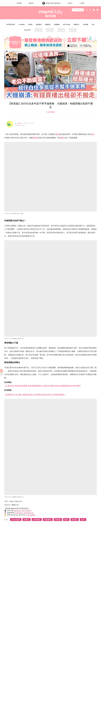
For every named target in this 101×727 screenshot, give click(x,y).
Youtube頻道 (30, 515)
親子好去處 (66, 24)
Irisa (19, 123)
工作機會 (81, 3)
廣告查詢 (70, 3)
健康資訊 (48, 24)
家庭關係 (57, 24)
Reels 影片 (27, 30)
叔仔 (93, 134)
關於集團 (19, 3)
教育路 (30, 24)
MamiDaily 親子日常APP (22, 511)
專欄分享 (76, 24)
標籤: (6, 519)
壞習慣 (35, 138)
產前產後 (39, 24)
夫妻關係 (36, 520)
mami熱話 (22, 24)
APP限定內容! (10, 24)
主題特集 (85, 24)
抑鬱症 (26, 520)
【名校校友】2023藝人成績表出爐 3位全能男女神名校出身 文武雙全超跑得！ (35, 395)
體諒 (57, 134)
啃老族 (74, 520)
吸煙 (66, 520)
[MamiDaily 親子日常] (50, 13)
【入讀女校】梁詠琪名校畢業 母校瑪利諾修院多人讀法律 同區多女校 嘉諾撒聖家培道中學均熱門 (42, 386)
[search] (87, 10)
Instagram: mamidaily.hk (24, 513)
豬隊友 (62, 138)
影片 (93, 24)
